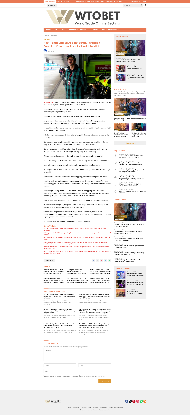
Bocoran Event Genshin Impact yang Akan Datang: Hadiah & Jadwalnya (136, 274)
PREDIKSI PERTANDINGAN (110, 30)
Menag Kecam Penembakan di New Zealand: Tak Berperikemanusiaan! (130, 164)
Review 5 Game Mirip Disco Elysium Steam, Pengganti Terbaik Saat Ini (85, 1)
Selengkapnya (129, 143)
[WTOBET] (83, 17)
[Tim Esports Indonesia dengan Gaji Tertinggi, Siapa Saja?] (139, 127)
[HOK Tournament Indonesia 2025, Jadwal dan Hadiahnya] (120, 293)
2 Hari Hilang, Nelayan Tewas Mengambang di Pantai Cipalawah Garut (132, 178)
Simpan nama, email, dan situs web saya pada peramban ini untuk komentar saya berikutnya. (75, 376)
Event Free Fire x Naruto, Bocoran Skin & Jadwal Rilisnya (121, 134)
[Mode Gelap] (145, 5)
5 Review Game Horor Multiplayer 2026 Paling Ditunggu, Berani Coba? (129, 253)
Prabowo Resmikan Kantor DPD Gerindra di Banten (132, 192)
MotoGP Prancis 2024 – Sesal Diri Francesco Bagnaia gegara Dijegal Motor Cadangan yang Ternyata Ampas (77, 238)
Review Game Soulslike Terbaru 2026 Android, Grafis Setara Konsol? (128, 60)
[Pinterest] (133, 401)
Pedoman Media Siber (116, 407)
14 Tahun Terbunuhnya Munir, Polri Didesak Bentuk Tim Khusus (130, 185)
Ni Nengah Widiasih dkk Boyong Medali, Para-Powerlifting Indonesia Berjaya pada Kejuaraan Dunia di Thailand (77, 234)
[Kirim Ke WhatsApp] (109, 260)
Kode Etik (76, 407)
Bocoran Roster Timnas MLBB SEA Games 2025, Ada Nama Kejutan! (130, 119)
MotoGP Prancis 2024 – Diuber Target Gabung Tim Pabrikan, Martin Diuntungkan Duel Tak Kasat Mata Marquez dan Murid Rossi (77, 252)
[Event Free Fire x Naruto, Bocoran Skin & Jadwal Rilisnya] (121, 127)
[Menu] (45, 5)
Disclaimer (103, 407)
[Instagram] (137, 401)
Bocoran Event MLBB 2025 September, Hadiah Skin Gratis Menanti (135, 283)
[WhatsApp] (141, 401)
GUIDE (63, 30)
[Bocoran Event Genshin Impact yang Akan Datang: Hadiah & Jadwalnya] (120, 275)
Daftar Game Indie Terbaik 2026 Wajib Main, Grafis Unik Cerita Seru (128, 239)
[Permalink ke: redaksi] (45, 50)
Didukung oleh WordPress (88, 410)
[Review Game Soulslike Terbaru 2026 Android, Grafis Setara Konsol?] (130, 48)
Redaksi (95, 407)
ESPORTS (83, 30)
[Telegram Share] (105, 260)
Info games (51, 5)
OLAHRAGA (94, 30)
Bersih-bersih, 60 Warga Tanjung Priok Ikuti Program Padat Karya (131, 171)
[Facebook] (126, 401)
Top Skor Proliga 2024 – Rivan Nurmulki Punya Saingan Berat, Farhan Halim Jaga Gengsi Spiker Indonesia (75, 229)
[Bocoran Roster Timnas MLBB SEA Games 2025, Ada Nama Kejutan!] (130, 107)
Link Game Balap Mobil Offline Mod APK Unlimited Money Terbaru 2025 (127, 261)
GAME (55, 30)
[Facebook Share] (93, 260)
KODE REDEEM (73, 30)
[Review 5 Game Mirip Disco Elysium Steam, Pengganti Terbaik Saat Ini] (120, 77)
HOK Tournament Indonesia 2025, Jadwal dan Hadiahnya (134, 292)
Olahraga (47, 39)
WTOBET (48, 30)
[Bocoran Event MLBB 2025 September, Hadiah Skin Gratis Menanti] (120, 284)
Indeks (69, 407)
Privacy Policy (86, 407)
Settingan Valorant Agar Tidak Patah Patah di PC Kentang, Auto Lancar (135, 68)
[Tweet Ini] (97, 260)
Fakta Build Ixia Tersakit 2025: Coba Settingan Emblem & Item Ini (138, 1)
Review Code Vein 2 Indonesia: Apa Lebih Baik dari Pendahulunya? (129, 246)
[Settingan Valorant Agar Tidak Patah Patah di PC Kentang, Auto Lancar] (120, 68)
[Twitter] (130, 401)
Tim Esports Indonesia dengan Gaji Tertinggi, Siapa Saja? (139, 134)
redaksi (50, 50)
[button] (141, 5)
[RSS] (144, 401)
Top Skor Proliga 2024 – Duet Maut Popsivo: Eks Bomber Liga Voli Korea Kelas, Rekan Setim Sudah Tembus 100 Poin (76, 247)
